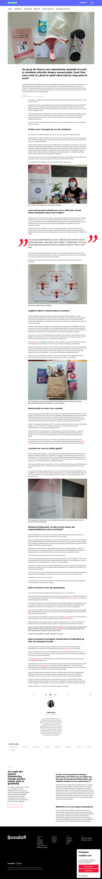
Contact (54, 842)
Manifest (54, 838)
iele (88, 746)
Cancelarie (28, 9)
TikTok (68, 842)
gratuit (66, 617)
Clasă (10, 9)
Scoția (30, 610)
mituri (33, 342)
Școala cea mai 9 (48, 9)
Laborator (18, 9)
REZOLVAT (37, 9)
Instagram (69, 840)
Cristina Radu (51, 712)
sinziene (13, 750)
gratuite (57, 746)
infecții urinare (61, 628)
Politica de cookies (86, 840)
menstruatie (14, 746)
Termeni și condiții (86, 838)
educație (25, 746)
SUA (45, 676)
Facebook (69, 838)
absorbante (69, 746)
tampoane (47, 746)
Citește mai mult (15, 805)
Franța (56, 618)
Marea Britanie (35, 658)
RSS (67, 843)
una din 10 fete (73, 598)
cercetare (67, 648)
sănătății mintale (44, 665)
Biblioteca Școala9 (63, 9)
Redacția (54, 840)
